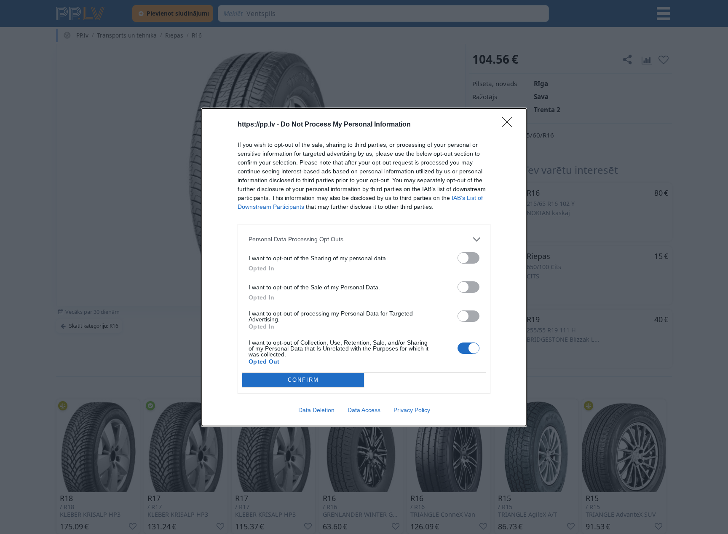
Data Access (364, 410)
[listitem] (364, 239)
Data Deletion (316, 410)
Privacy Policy (411, 410)
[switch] (468, 258)
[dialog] (364, 267)
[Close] (510, 125)
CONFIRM (303, 380)
